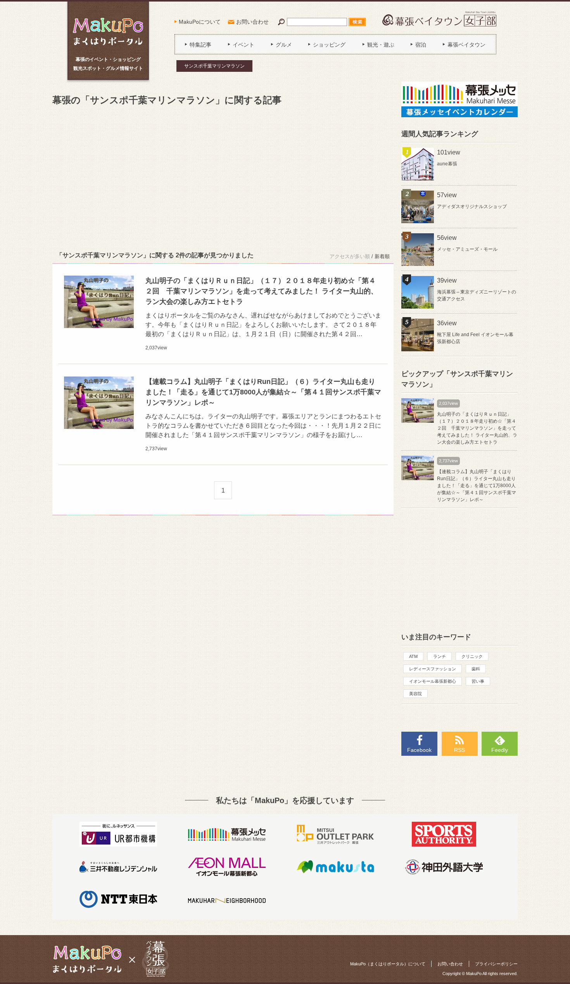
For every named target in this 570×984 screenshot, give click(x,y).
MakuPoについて (200, 22)
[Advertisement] (223, 177)
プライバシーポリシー (496, 963)
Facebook (419, 750)
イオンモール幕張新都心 (432, 681)
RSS (459, 750)
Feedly (499, 750)
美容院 (415, 693)
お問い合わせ (252, 22)
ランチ (439, 656)
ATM (413, 656)
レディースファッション (432, 668)
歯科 (476, 668)
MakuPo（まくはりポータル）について (387, 963)
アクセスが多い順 (350, 256)
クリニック (472, 656)
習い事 (478, 681)
